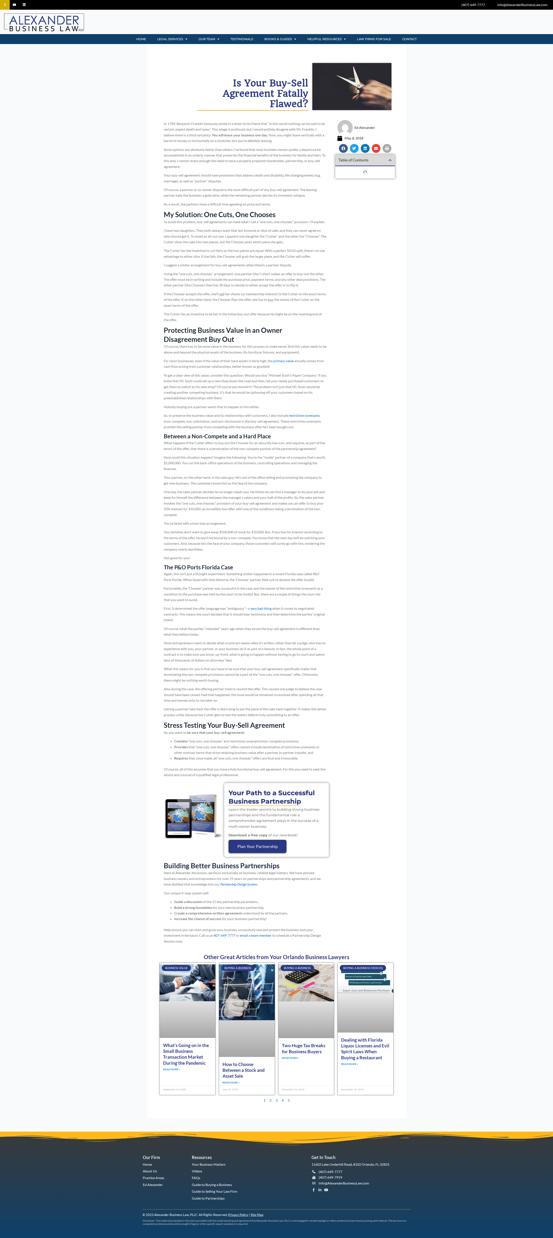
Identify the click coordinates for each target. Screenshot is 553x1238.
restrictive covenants (304, 415)
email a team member (256, 935)
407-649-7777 (224, 935)
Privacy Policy (238, 1215)
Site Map (257, 1215)
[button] (343, 148)
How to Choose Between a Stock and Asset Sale (243, 1070)
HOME (141, 39)
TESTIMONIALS (241, 39)
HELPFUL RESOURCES (324, 39)
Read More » (171, 1069)
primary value (283, 361)
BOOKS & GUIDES (278, 39)
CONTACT (409, 39)
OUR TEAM (207, 39)
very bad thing (261, 608)
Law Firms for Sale (374, 39)
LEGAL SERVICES (170, 39)
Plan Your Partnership (257, 846)
